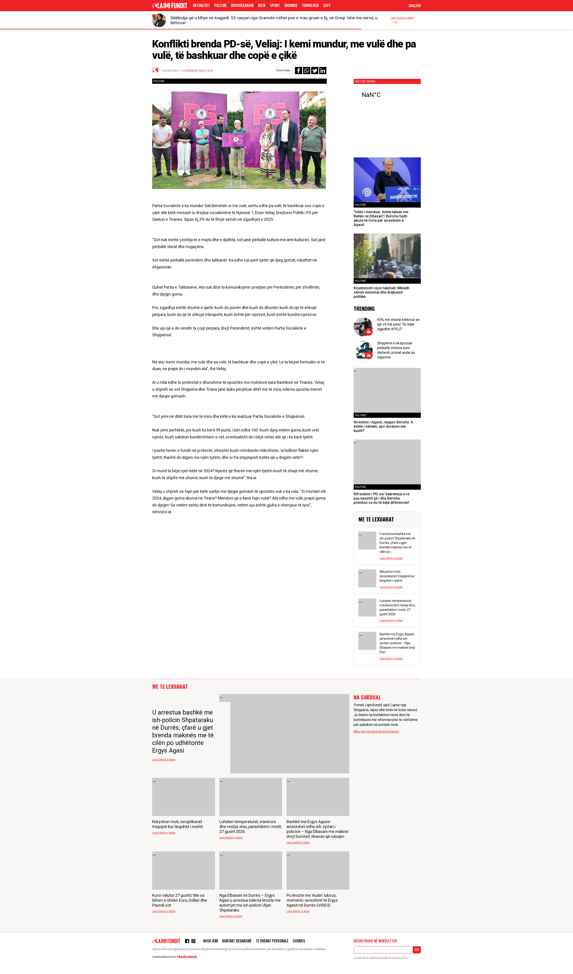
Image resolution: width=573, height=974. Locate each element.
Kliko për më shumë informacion (376, 731)
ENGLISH (415, 5)
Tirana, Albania (387, 95)
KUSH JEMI (210, 941)
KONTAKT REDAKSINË (237, 941)
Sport (275, 5)
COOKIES (299, 941)
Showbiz (290, 5)
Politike (220, 5)
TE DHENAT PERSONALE (272, 941)
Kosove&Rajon (242, 5)
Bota (261, 5)
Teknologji (310, 5)
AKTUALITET (201, 5)
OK (416, 950)
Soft (327, 5)
